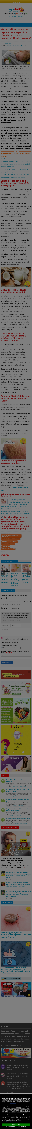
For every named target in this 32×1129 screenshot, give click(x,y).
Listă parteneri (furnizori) (6, 1121)
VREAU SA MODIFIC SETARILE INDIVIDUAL (16, 1126)
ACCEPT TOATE (16, 1124)
